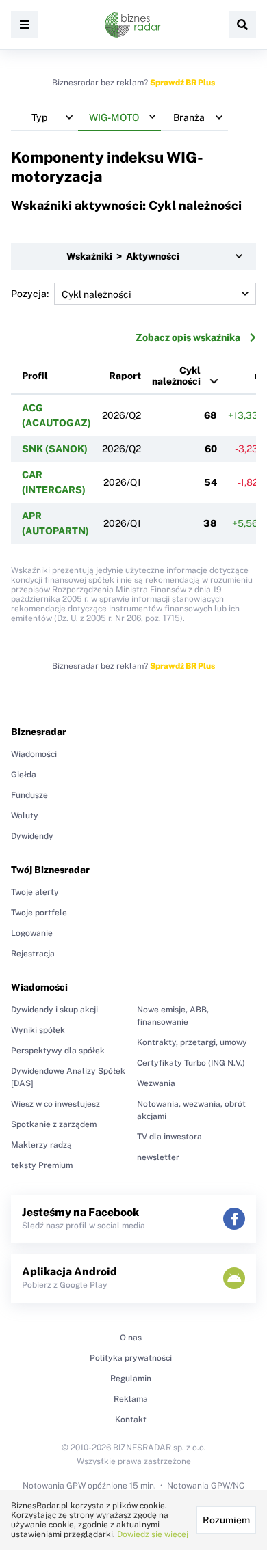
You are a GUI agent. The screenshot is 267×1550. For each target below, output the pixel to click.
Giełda (23, 774)
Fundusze (29, 795)
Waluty (24, 815)
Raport (125, 375)
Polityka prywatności (131, 1358)
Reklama (131, 1399)
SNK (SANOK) (55, 448)
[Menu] (24, 24)
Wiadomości (34, 754)
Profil (35, 375)
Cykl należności (176, 376)
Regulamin (130, 1378)
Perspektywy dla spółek (58, 1050)
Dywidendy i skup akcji (54, 1009)
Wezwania (156, 1083)
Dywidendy (32, 836)
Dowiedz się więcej (152, 1534)
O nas (131, 1337)
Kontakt (131, 1419)
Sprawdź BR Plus (182, 82)
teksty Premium (42, 1165)
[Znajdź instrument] (242, 24)
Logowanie (32, 933)
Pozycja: (30, 293)
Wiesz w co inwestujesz (55, 1104)
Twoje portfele (39, 912)
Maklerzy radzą (41, 1145)
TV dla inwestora (169, 1136)
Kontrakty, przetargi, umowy (192, 1042)
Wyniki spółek (38, 1030)
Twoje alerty (35, 892)
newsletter (158, 1157)
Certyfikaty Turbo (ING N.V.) (191, 1063)
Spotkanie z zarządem (54, 1124)
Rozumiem (226, 1519)
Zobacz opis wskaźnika (188, 337)
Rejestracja (33, 953)
